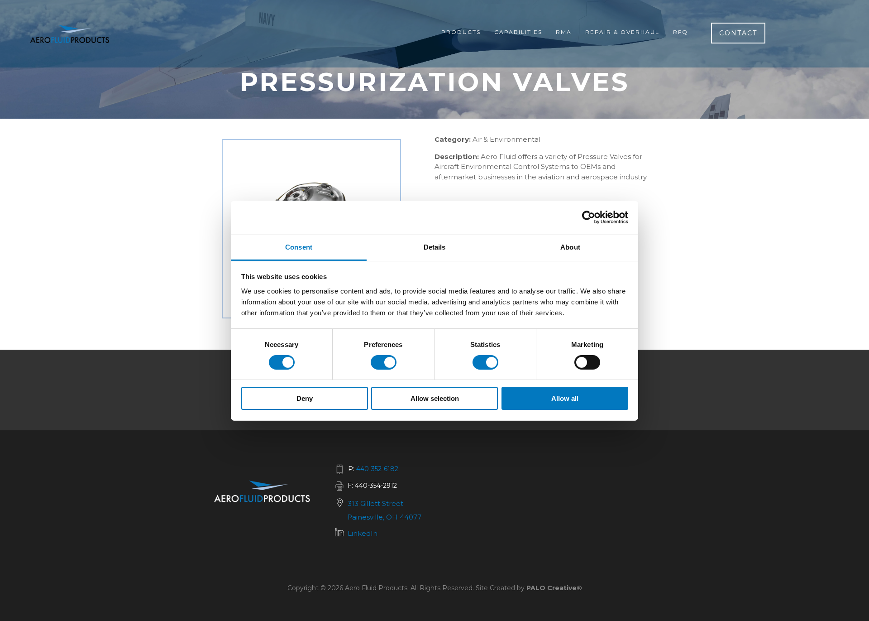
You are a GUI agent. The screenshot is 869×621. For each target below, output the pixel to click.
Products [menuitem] (461, 32)
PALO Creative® (554, 588)
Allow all (564, 398)
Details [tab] (435, 246)
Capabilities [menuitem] (518, 32)
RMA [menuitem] (564, 32)
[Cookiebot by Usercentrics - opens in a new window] (588, 217)
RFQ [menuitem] (680, 32)
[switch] (383, 362)
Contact (738, 33)
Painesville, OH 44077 (384, 517)
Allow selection (435, 398)
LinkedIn (362, 533)
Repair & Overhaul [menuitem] (622, 32)
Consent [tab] (298, 246)
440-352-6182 (377, 469)
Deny (304, 398)
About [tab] (570, 246)
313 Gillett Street (375, 503)
